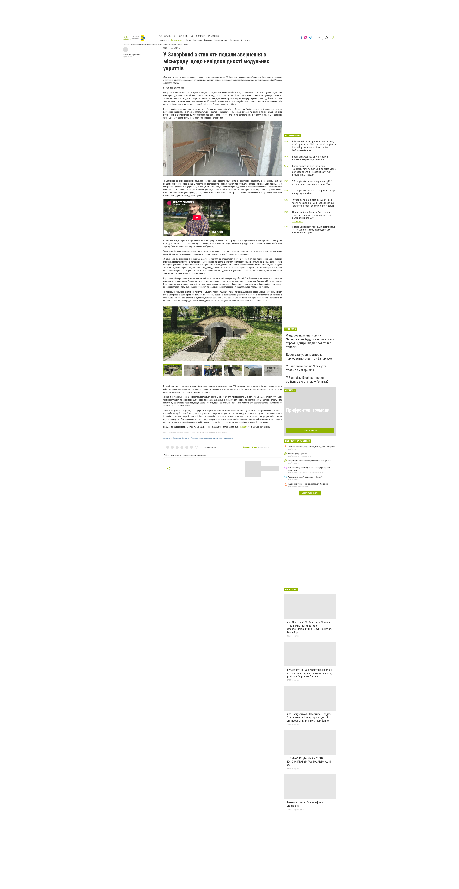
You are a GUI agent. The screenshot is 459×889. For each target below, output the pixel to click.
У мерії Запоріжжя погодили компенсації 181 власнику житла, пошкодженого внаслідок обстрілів (313, 229)
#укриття (185, 438)
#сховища (177, 438)
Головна (125, 44)
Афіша (215, 36)
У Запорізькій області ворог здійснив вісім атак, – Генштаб (307, 379)
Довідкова (208, 40)
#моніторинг (218, 438)
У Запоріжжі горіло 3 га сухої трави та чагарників (306, 368)
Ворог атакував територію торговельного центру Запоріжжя (309, 356)
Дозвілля (199, 36)
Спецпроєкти (164, 40)
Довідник (183, 36)
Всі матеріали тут (310, 430)
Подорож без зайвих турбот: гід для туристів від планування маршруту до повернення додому (312, 215)
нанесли (243, 427)
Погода (188, 40)
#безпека (194, 438)
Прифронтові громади (308, 410)
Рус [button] (319, 38)
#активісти (167, 438)
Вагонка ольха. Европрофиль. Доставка (305, 804)
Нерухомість (234, 40)
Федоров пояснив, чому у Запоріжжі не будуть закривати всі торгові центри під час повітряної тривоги (310, 341)
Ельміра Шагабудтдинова (132, 55)
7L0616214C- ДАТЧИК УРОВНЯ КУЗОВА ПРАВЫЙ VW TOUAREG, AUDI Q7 (309, 762)
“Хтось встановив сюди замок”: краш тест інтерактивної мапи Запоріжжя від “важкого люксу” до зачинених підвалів (313, 202)
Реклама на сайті (177, 40)
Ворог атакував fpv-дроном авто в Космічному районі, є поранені (310, 158)
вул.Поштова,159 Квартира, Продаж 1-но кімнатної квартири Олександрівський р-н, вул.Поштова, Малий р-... (309, 627)
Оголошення (245, 40)
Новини (167, 36)
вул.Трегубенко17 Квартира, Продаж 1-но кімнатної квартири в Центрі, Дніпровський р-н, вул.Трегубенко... (309, 717)
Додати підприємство (310, 493)
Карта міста (198, 40)
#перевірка (228, 438)
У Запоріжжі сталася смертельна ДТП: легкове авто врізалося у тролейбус (312, 183)
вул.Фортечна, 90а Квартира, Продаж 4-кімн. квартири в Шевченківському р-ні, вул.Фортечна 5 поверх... (310, 673)
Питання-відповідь (220, 40)
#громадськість (205, 438)
